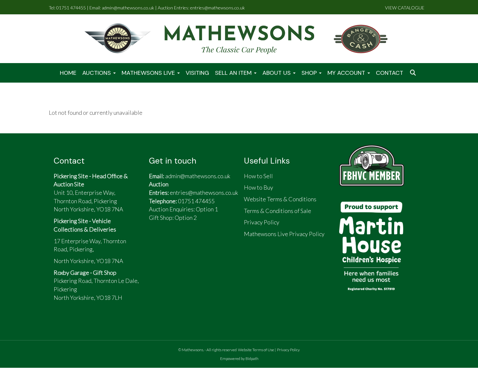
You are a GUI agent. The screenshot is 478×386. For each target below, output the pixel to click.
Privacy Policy (288, 349)
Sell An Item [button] (234, 73)
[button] (413, 73)
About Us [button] (277, 73)
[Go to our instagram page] (204, 243)
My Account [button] (347, 73)
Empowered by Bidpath (239, 358)
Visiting (197, 73)
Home (68, 73)
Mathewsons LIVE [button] (149, 73)
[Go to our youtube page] (187, 243)
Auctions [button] (97, 73)
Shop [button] (309, 73)
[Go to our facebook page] (157, 243)
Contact (389, 73)
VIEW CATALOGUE (404, 7)
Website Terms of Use (256, 349)
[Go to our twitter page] (172, 243)
